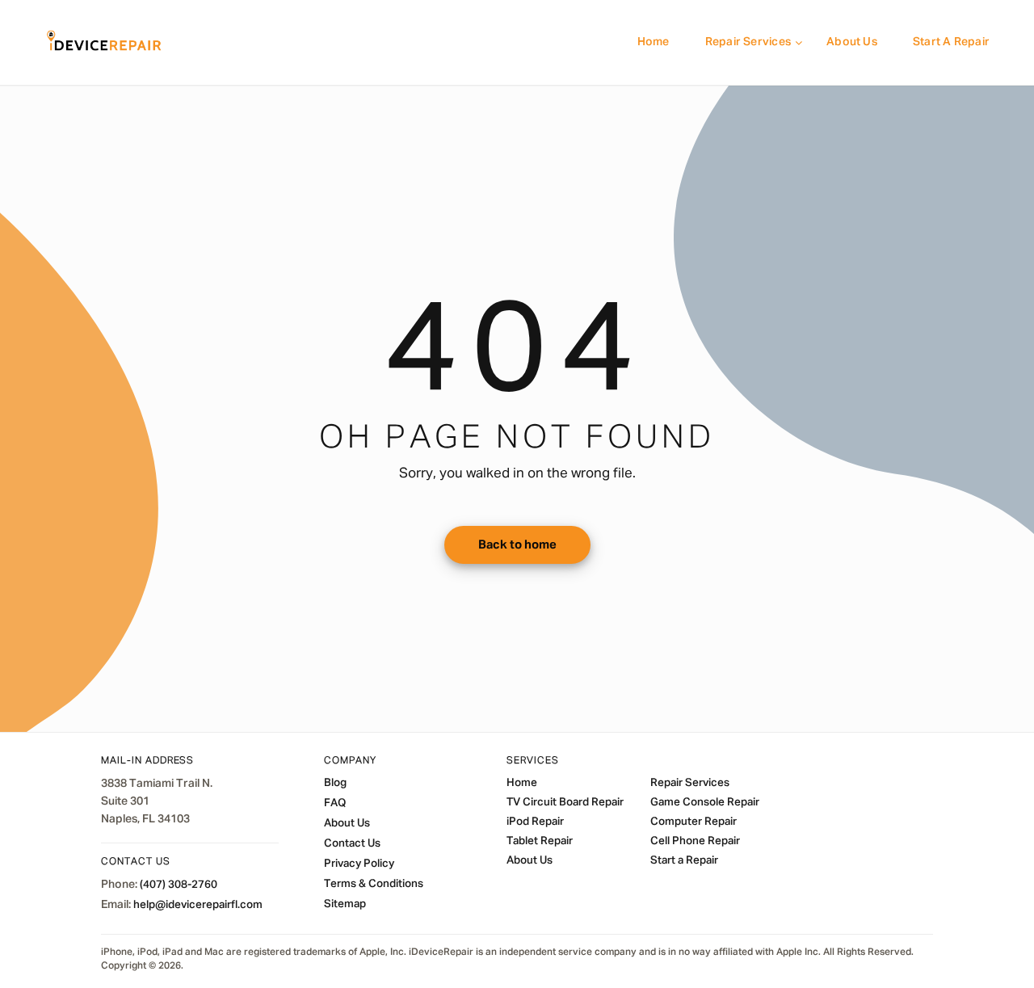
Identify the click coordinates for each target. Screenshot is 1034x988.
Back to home (517, 545)
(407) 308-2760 (178, 884)
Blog (335, 782)
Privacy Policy (359, 863)
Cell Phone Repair (695, 841)
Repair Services (748, 42)
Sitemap (345, 904)
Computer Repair (693, 821)
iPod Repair (535, 821)
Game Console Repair (704, 802)
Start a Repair (951, 42)
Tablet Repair (539, 841)
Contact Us (352, 843)
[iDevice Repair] (104, 42)
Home (653, 42)
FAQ (335, 803)
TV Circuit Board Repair (565, 802)
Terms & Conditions (373, 883)
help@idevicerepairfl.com (198, 904)
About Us (851, 42)
